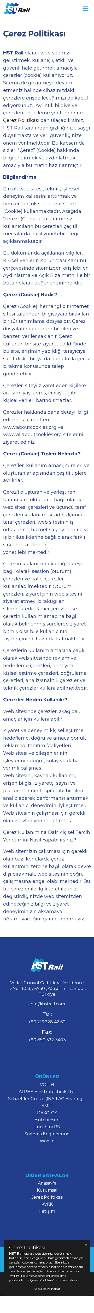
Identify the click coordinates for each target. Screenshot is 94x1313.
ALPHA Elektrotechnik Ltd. (47, 1091)
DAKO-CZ (47, 1112)
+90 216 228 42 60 (47, 1021)
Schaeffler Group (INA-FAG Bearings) (47, 1098)
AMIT (47, 1105)
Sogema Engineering (47, 1133)
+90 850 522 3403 (47, 1039)
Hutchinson (47, 1119)
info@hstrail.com (47, 1003)
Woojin (47, 1140)
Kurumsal (47, 1190)
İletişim (47, 1211)
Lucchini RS (47, 1126)
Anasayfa (47, 1183)
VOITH (47, 1084)
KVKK (47, 1204)
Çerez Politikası (21, 120)
